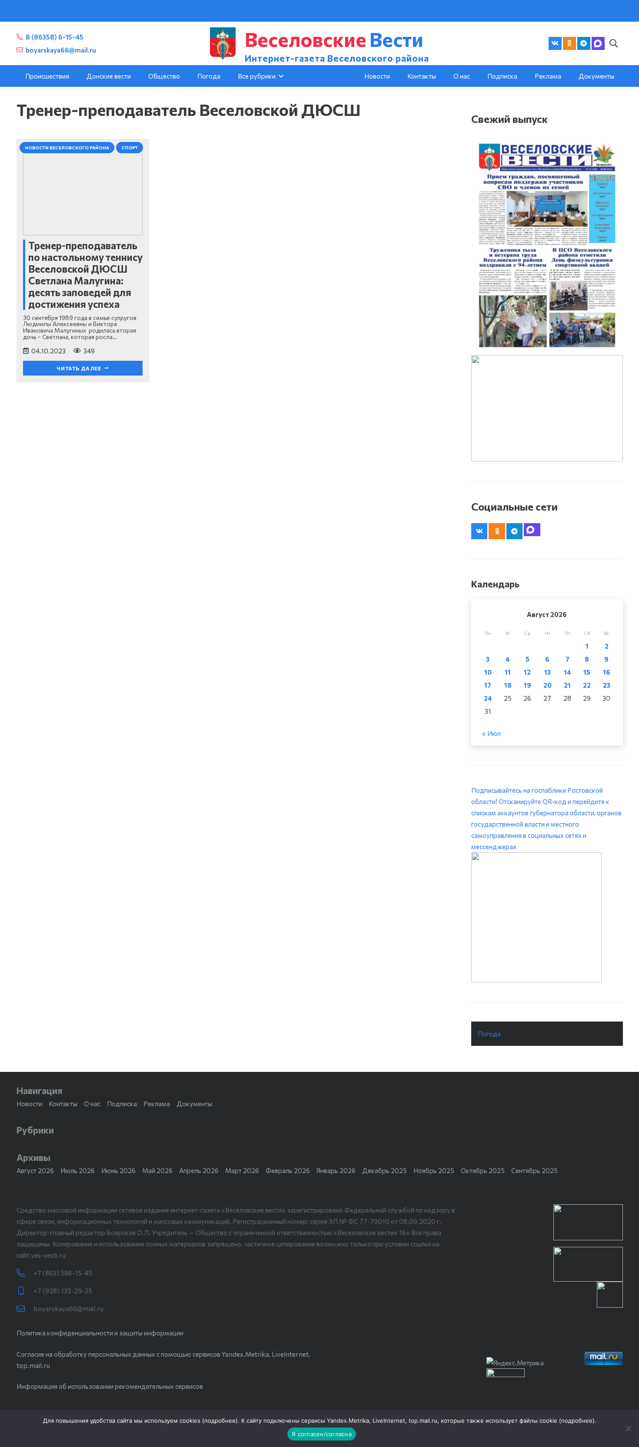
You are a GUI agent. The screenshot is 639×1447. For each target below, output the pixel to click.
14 (567, 672)
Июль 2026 (77, 1170)
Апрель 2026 (199, 1170)
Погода (489, 1034)
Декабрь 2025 (384, 1170)
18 (508, 685)
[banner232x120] (588, 1222)
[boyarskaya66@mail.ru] (25, 1309)
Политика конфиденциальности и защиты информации (100, 1333)
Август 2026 (35, 1170)
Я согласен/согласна (322, 1434)
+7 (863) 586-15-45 (62, 1273)
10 (488, 672)
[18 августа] (547, 245)
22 (587, 685)
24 (488, 698)
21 (567, 685)
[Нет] (628, 1428)
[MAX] (598, 43)
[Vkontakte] (555, 43)
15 (586, 672)
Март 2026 (242, 1170)
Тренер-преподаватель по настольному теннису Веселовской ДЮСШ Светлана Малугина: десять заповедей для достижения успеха (85, 274)
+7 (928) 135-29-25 (62, 1291)
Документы (194, 1103)
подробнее (220, 1420)
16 (606, 672)
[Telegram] (583, 43)
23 (606, 685)
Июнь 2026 (118, 1170)
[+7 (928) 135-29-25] (25, 1291)
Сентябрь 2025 (534, 1170)
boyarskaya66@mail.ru (68, 1308)
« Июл (491, 733)
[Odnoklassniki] (569, 43)
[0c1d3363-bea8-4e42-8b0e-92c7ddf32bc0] (547, 917)
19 (527, 685)
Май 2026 (157, 1170)
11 (508, 672)
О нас (92, 1103)
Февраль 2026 (288, 1170)
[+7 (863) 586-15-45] (25, 1273)
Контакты (63, 1103)
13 (547, 672)
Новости (29, 1103)
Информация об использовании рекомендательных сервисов (110, 1386)
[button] (614, 43)
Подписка (122, 1103)
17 (487, 685)
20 (547, 685)
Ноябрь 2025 (433, 1170)
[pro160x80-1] (588, 1264)
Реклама (156, 1103)
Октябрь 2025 (483, 1170)
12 (527, 672)
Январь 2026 (336, 1170)
